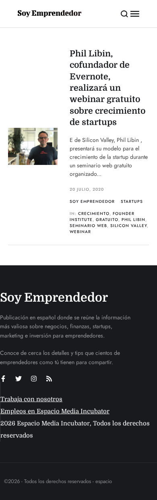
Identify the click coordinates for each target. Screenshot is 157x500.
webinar (80, 232)
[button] (124, 13)
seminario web (88, 226)
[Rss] (49, 378)
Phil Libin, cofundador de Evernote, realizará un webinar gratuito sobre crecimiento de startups (107, 88)
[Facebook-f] (3, 378)
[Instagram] (34, 378)
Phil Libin (133, 220)
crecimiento (93, 213)
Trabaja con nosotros (31, 399)
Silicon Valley (128, 226)
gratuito (107, 220)
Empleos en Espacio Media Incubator (54, 411)
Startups (132, 201)
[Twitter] (18, 378)
